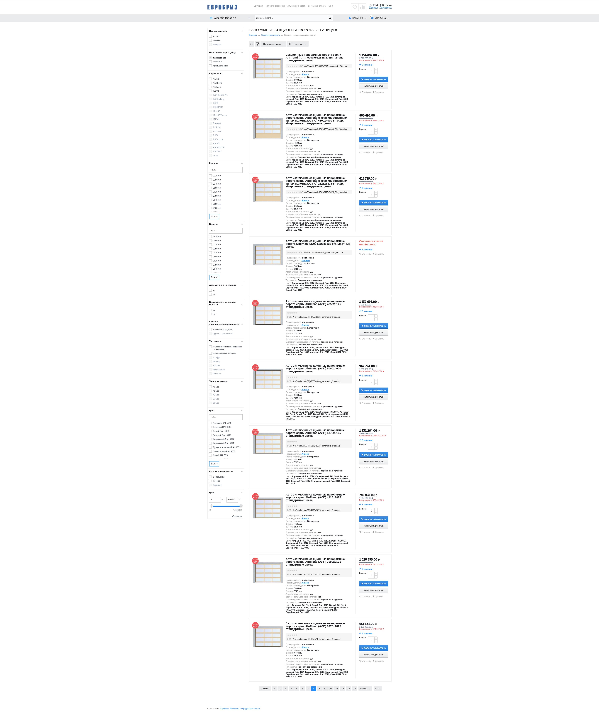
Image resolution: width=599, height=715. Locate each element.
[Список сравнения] (362, 7)
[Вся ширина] (251, 44)
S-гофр (216, 365)
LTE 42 (216, 119)
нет (214, 294)
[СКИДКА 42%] (268, 128)
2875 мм (217, 200)
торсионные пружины (223, 329)
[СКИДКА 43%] (268, 314)
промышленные (220, 66)
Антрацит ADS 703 (222, 459)
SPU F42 (217, 151)
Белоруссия (218, 477)
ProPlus (216, 127)
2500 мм (217, 188)
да (214, 290)
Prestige (217, 123)
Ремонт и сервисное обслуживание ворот (285, 6)
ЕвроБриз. (224, 708)
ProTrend (217, 131)
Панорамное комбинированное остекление (227, 348)
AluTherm (217, 83)
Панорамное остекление (224, 353)
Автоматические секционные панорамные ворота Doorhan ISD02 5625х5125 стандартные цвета (318, 243)
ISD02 (216, 91)
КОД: (301, 66)
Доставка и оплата (317, 6)
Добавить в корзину (375, 79)
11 (331, 688)
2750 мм (217, 196)
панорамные (219, 58)
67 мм (216, 399)
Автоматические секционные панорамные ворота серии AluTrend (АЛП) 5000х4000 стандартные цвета (315, 368)
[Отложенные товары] (355, 7)
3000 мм (217, 204)
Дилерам (258, 6)
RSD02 (216, 143)
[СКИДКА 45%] (268, 68)
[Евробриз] (222, 7)
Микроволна (219, 369)
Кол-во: (362, 69)
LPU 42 (216, 111)
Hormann (217, 44)
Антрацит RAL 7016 (222, 423)
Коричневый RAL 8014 (223, 439)
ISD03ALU (218, 107)
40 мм (216, 387)
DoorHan (217, 40)
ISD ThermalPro (220, 95)
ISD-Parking (218, 99)
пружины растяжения (223, 333)
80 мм (216, 403)
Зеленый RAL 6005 (222, 435)
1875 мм (217, 236)
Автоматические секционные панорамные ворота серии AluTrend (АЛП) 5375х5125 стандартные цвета (315, 433)
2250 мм (217, 180)
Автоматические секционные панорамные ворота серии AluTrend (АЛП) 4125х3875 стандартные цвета (315, 497)
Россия (216, 481)
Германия (217, 485)
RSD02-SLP (218, 147)
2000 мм (217, 240)
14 (349, 688)
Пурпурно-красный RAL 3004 (226, 447)
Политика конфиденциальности (245, 708)
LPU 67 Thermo (220, 115)
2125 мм (217, 176)
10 (325, 688)
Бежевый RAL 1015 (222, 427)
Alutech (216, 36)
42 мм (216, 395)
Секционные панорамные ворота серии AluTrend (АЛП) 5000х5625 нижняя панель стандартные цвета (314, 57)
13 (343, 688)
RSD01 (216, 135)
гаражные (217, 62)
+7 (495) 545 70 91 (381, 4)
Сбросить (238, 516)
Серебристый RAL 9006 (224, 451)
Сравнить (379, 92)
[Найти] (330, 18)
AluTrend (217, 87)
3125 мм (217, 208)
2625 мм (217, 192)
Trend (215, 155)
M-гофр (216, 361)
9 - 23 (377, 688)
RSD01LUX (218, 139)
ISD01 (216, 103)
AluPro (216, 79)
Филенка (217, 374)
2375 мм (217, 184)
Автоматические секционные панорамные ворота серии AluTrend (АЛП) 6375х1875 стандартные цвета (315, 626)
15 (354, 688)
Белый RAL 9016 (221, 431)
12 (337, 688)
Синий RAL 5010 (220, 455)
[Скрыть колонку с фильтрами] (258, 44)
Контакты (373, 7)
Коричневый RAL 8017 (223, 443)
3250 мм (217, 212)
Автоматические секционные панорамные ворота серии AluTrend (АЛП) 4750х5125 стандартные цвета (315, 304)
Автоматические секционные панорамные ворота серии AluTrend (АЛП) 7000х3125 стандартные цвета (315, 561)
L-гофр (216, 357)
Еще (213, 216)
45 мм (216, 391)
